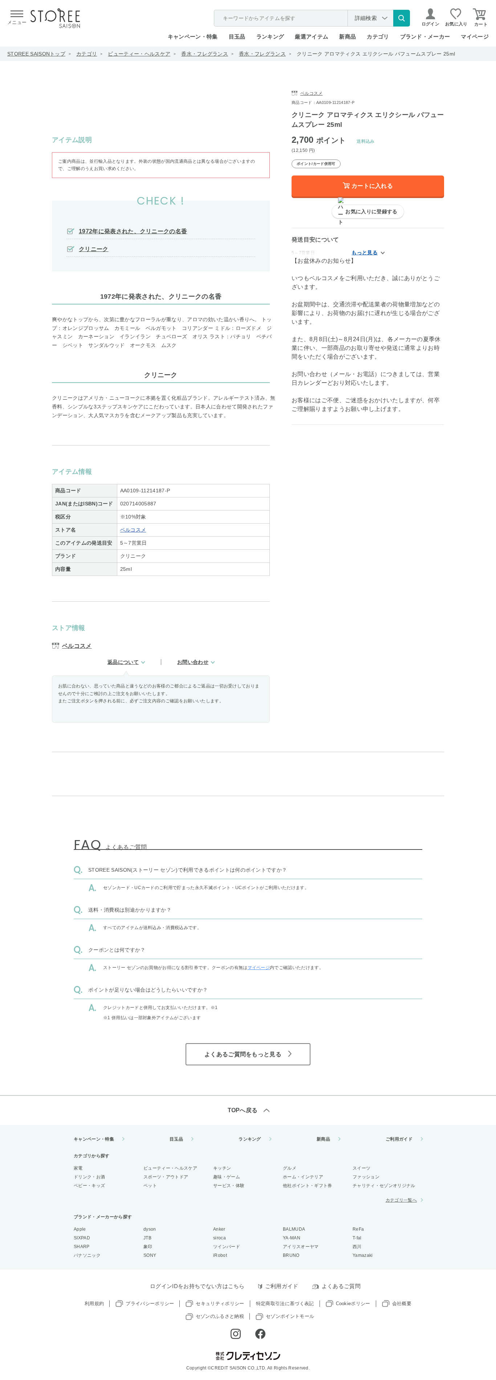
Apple (80, 1229)
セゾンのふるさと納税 (220, 1316)
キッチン (222, 1168)
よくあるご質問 (341, 1286)
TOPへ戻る (243, 1110)
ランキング (270, 36)
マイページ (475, 36)
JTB (147, 1237)
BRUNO (291, 1255)
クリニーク (94, 249)
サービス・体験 (228, 1185)
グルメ (289, 1168)
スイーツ (361, 1168)
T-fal (357, 1237)
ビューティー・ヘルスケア (139, 54)
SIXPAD (82, 1237)
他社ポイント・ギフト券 (307, 1185)
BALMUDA (294, 1229)
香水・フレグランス (204, 54)
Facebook (260, 1334)
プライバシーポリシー (150, 1303)
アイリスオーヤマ (301, 1246)
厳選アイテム (311, 36)
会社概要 (401, 1303)
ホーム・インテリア (303, 1176)
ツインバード (226, 1246)
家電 (78, 1168)
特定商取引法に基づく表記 (285, 1303)
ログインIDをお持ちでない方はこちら (197, 1286)
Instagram (236, 1334)
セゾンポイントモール (290, 1316)
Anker (219, 1229)
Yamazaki (363, 1255)
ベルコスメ (133, 530)
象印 (148, 1246)
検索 (401, 18)
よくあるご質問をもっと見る (242, 1054)
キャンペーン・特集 (193, 36)
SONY (149, 1255)
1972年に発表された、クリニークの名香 (133, 231)
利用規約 (94, 1303)
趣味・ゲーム (226, 1176)
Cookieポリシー (353, 1303)
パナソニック (87, 1255)
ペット (150, 1185)
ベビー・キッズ (89, 1185)
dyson (149, 1229)
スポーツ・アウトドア (165, 1176)
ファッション (366, 1176)
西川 (357, 1246)
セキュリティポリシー (220, 1303)
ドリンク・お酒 (89, 1176)
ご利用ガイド (399, 1139)
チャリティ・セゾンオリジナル (384, 1185)
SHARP (82, 1246)
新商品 (347, 36)
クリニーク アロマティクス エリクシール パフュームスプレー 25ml (376, 54)
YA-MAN (291, 1237)
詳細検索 (366, 18)
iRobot (220, 1255)
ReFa (358, 1229)
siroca (219, 1237)
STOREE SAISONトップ (36, 54)
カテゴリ (86, 54)
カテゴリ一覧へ (401, 1200)
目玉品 (237, 36)
